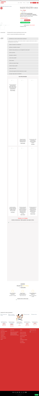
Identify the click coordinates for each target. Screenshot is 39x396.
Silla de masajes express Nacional (4, 322)
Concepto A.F (2, 335)
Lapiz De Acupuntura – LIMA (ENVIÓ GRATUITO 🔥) (19, 323)
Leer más (19, 325)
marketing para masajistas (23, 339)
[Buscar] (31, 2)
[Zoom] (1, 23)
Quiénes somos (3, 332)
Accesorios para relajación (25, 6)
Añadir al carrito (27, 20)
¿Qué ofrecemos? (3, 336)
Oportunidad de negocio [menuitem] (4, 331)
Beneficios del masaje (23, 333)
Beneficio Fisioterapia (23, 332)
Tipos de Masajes (22, 342)
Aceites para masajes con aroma (27, 322)
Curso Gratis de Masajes (23, 335)
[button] (25, 22)
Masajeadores (31, 6)
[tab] (22, 38)
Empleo (2, 339)
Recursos (24, 2)
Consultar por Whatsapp (25, 22)
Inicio (18, 2)
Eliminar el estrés (22, 336)
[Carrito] (37, 2)
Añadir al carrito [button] (4, 325)
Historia (21, 338)
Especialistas (28, 2)
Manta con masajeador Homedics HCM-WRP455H (12, 323)
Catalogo (21, 2)
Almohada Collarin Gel (35, 322)
